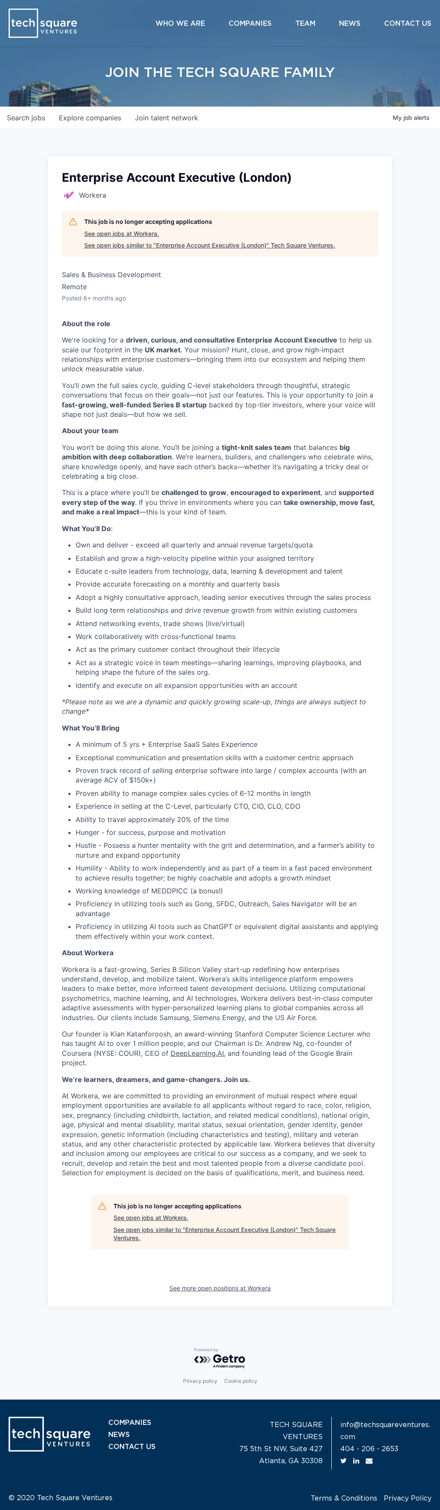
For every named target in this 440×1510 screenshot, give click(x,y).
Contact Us (407, 23)
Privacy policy (200, 1381)
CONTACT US (132, 1446)
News (350, 23)
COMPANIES (129, 1422)
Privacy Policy (407, 1498)
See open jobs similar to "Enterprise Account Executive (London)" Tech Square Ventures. (209, 245)
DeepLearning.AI (197, 1053)
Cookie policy (240, 1381)
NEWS (119, 1434)
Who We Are (180, 23)
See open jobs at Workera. (121, 233)
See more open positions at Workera (220, 1288)
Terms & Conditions (344, 1498)
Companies (250, 23)
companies (90, 117)
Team (305, 23)
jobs (26, 117)
